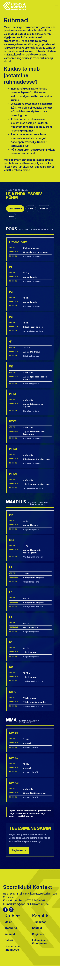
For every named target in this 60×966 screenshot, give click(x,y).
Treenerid (11, 927)
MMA (11, 216)
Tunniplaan (39, 921)
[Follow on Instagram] (11, 909)
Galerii (9, 940)
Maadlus (43, 208)
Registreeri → (19, 850)
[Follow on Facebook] (5, 909)
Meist (8, 921)
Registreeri (39, 934)
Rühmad (10, 934)
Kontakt (37, 927)
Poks (30, 208)
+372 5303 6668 (35, 900)
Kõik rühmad (15, 208)
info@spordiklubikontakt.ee (31, 904)
